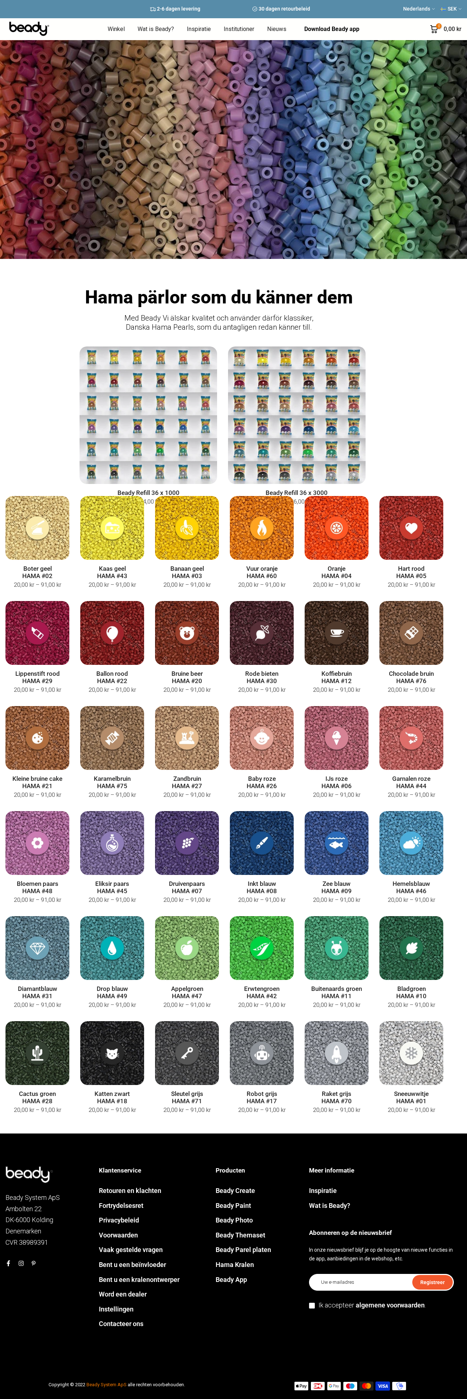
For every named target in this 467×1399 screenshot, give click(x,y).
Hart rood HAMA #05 (411, 572)
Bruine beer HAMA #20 (187, 677)
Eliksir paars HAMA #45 (112, 887)
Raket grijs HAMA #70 (336, 1097)
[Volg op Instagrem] (21, 1263)
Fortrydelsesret (121, 1205)
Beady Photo (234, 1220)
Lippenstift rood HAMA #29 (37, 677)
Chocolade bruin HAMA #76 (411, 677)
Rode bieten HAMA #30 (261, 677)
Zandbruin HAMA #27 (187, 782)
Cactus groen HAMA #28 (37, 1097)
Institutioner (239, 29)
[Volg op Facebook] (8, 1263)
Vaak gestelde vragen (131, 1249)
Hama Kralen (235, 1264)
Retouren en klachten (130, 1190)
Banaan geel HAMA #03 (187, 572)
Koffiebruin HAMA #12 (336, 677)
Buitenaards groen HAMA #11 (336, 992)
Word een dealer (123, 1294)
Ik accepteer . (372, 1305)
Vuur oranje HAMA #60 (262, 572)
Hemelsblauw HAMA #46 (411, 887)
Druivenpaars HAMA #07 (187, 887)
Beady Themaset (240, 1235)
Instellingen (116, 1309)
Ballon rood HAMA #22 (112, 677)
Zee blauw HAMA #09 (336, 887)
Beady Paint (233, 1205)
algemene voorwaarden (390, 1305)
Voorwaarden (118, 1235)
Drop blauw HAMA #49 (112, 992)
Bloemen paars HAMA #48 (37, 887)
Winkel (116, 29)
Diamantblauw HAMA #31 (37, 992)
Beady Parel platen (243, 1249)
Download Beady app (331, 29)
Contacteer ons (121, 1324)
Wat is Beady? (156, 29)
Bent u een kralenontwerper (139, 1279)
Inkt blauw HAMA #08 (262, 887)
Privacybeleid (119, 1220)
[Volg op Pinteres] (33, 1263)
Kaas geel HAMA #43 (112, 572)
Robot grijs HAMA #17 (262, 1097)
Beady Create (235, 1190)
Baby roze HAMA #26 (262, 782)
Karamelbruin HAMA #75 (112, 782)
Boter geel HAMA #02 (37, 572)
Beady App (231, 1279)
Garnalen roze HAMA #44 (411, 782)
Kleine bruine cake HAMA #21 (37, 782)
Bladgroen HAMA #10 (411, 992)
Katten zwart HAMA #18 (112, 1097)
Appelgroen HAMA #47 (187, 992)
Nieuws (276, 29)
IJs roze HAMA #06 (336, 782)
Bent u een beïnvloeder (132, 1264)
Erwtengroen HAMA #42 (261, 992)
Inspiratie (199, 29)
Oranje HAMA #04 (336, 572)
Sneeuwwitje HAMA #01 (411, 1097)
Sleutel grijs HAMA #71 (187, 1097)
